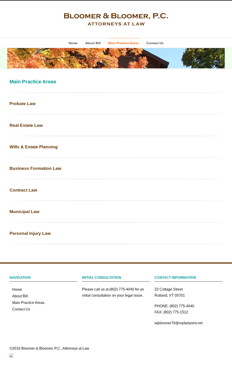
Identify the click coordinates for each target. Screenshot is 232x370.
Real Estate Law (26, 125)
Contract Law (23, 190)
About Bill (93, 43)
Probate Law (23, 103)
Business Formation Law (35, 168)
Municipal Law (24, 211)
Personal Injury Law (30, 233)
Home (73, 43)
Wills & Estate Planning (34, 146)
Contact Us (155, 43)
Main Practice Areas (123, 43)
